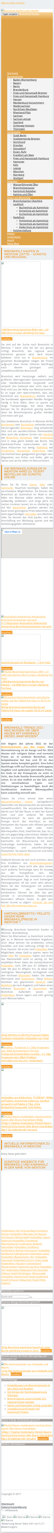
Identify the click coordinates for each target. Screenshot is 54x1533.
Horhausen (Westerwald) (15, 1237)
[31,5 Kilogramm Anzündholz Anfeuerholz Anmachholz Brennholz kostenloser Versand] (27, 620)
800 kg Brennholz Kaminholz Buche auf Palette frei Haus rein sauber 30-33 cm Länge (26, 709)
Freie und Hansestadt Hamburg (31, 96)
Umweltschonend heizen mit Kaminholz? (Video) (23, 1410)
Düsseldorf (19, 148)
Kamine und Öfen (23, 194)
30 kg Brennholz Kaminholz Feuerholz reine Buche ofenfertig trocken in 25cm (25, 1349)
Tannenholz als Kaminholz (33, 224)
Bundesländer (15, 76)
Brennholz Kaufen (29, 13)
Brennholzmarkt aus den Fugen (23, 747)
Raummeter (19, 507)
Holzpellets (41, 949)
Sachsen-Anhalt (22, 119)
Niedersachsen (21, 106)
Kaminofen (7, 488)
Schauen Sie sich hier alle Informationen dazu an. (27, 904)
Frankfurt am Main (23, 155)
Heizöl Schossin (10, 1280)
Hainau (5, 1234)
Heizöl (10, 240)
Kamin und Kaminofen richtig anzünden (29, 1405)
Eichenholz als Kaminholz (33, 210)
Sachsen (18, 115)
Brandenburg (20, 89)
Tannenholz (23, 450)
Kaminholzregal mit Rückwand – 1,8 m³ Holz (26, 662)
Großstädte (13, 132)
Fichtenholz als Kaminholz (33, 220)
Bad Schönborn (39, 1230)
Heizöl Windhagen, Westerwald (28, 1273)
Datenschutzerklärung (14, 1507)
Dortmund (19, 142)
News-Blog (13, 243)
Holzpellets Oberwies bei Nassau (28, 1234)
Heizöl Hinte (39, 1280)
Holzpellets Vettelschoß (14, 1276)
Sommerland (33, 1263)
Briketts (48, 978)
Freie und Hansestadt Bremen (30, 93)
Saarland (18, 122)
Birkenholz (12, 437)
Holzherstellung (22, 230)
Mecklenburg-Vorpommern (28, 102)
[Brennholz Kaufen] (20, 10)
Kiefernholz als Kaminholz (33, 227)
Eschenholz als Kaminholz (33, 214)
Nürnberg (18, 174)
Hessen (17, 99)
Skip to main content (13, 2)
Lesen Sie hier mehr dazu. (15, 854)
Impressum (30, 1250)
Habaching (25, 1280)
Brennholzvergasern (41, 863)
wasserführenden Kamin (17, 801)
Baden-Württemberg (25, 79)
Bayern (17, 83)
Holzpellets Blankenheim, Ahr (17, 1257)
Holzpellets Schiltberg (26, 1247)
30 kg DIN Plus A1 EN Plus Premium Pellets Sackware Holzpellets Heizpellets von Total (25, 1036)
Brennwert (27, 428)
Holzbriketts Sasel (39, 1253)
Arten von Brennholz (18, 197)
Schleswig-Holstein (23, 125)
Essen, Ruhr (20, 151)
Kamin (33, 484)
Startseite (12, 73)
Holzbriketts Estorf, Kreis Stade (30, 1260)
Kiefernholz (39, 450)
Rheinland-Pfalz (22, 112)
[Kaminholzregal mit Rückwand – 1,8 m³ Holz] (20, 659)
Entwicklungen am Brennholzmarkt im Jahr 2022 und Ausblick (28, 1387)
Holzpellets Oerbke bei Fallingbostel (25, 1252)
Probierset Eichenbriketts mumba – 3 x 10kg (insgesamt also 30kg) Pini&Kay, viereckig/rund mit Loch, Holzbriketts (26, 1057)
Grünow (25, 1230)
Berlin (16, 86)
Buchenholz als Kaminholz (34, 207)
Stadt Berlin (19, 135)
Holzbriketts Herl (10, 1230)
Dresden (18, 145)
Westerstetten (9, 1266)
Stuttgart (18, 178)
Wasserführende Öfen (25, 184)
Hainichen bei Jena (28, 1266)
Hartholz (48, 434)
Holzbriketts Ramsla (12, 1250)
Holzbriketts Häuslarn (13, 1263)
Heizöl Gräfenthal (38, 1276)
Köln (15, 165)
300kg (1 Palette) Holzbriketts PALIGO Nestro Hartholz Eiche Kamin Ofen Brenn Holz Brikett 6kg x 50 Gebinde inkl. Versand (27, 1435)
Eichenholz (26, 437)
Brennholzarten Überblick (27, 201)
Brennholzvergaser (24, 188)
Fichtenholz (7, 450)
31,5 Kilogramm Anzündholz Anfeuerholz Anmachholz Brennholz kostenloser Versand (26, 625)
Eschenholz (46, 437)
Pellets (11, 233)
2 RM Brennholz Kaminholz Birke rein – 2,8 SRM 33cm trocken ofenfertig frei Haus (24, 331)
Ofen (42, 484)
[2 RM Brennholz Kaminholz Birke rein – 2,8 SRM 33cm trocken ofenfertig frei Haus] (20, 326)
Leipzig (17, 168)
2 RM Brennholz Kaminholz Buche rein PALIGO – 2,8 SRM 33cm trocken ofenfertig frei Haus (25, 685)
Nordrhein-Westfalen (25, 109)
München (18, 171)
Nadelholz (18, 217)
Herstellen (31, 514)
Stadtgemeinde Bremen (26, 138)
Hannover (18, 161)
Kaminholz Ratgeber (24, 191)
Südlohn (6, 1283)
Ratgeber (12, 181)
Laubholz (18, 204)
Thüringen (19, 129)
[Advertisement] (27, 42)
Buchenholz (7, 424)
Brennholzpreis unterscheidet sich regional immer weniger (26, 1400)
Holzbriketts (14, 237)
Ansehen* (6, 338)
